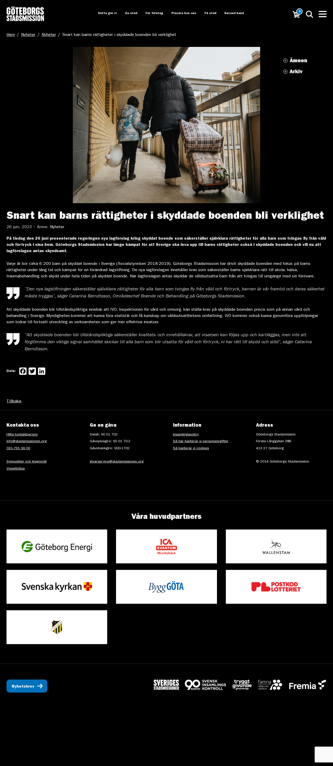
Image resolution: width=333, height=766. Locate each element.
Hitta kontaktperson (22, 435)
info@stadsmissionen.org (27, 441)
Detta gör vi (102, 13)
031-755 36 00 (18, 448)
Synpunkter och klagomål (27, 462)
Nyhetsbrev (23, 687)
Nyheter (28, 35)
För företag (150, 13)
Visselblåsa (16, 469)
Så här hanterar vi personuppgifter (200, 441)
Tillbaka (14, 402)
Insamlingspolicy (186, 435)
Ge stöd (126, 13)
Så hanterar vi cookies (191, 448)
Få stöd (207, 13)
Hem (11, 35)
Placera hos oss (180, 13)
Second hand (231, 13)
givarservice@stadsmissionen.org (117, 462)
